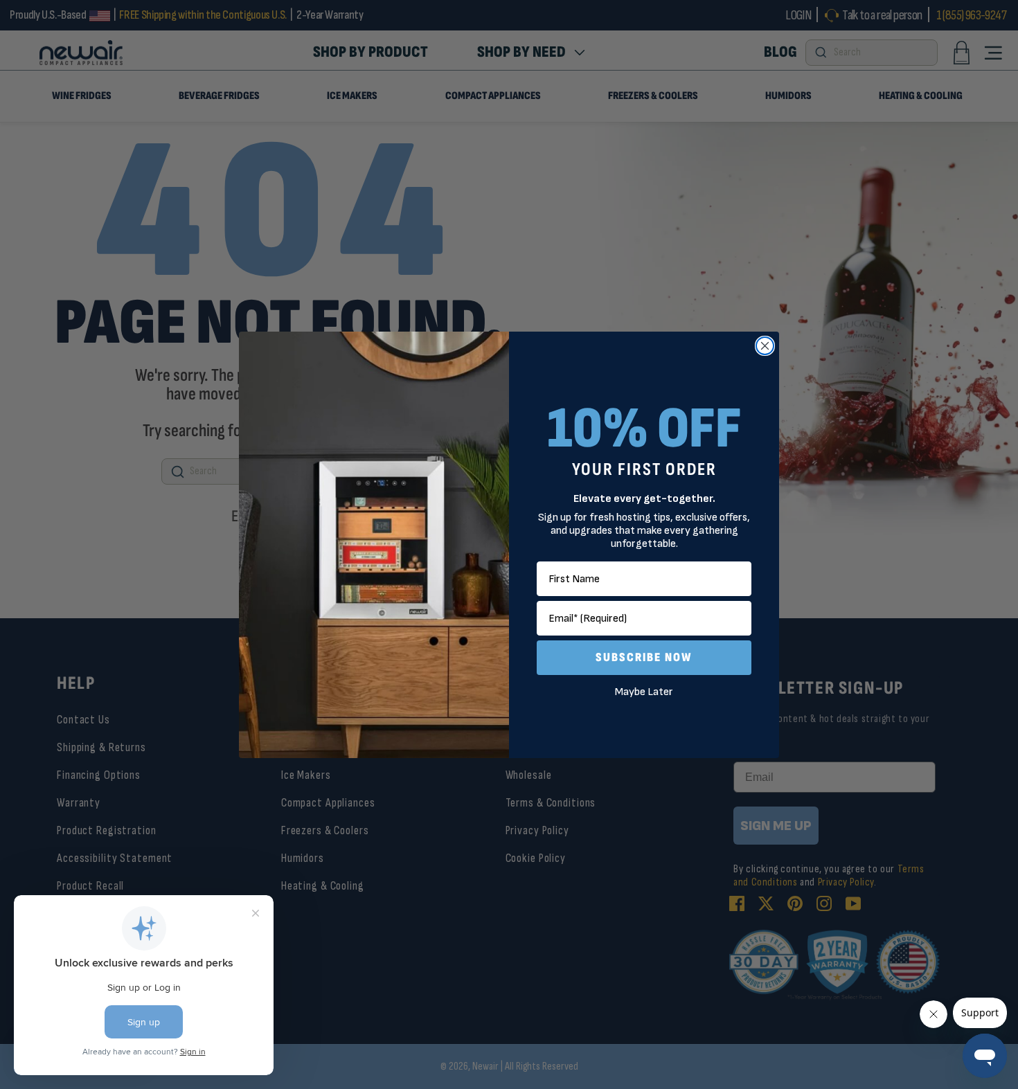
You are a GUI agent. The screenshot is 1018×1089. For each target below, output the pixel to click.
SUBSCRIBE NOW (644, 657)
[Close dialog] (765, 345)
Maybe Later (644, 692)
